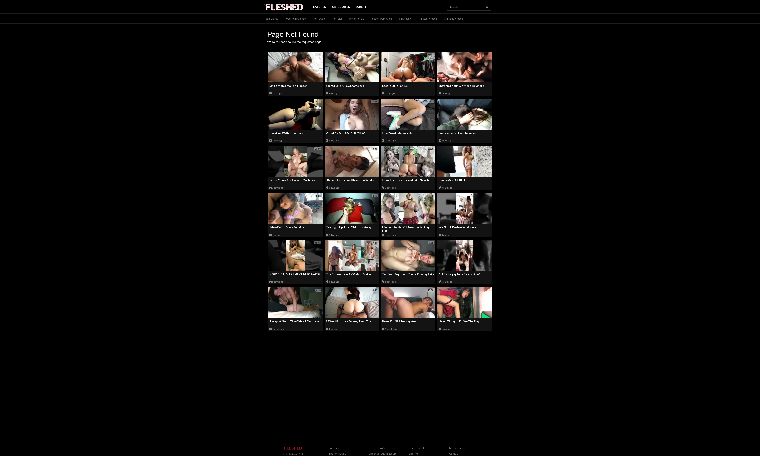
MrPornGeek (457, 448)
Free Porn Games (295, 18)
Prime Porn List (418, 448)
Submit (361, 6)
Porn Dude (319, 18)
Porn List (337, 18)
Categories (341, 6)
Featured (319, 6)
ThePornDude (337, 453)
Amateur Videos (428, 18)
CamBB (453, 453)
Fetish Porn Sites (382, 18)
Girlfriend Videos (453, 18)
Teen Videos (271, 18)
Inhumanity (405, 18)
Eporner (414, 453)
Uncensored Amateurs (383, 453)
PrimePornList (357, 18)
